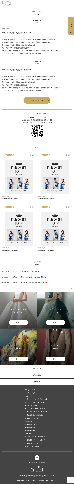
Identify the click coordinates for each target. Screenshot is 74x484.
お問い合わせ (37, 368)
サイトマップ (21, 476)
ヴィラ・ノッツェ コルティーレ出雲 (37, 399)
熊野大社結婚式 (32, 431)
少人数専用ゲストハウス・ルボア (37, 412)
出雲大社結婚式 (32, 424)
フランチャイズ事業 (33, 446)
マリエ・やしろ (31, 393)
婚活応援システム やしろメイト (36, 440)
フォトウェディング (32, 418)
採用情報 (38, 476)
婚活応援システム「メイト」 (35, 443)
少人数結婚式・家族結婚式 (35, 415)
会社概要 (30, 476)
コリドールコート (32, 405)
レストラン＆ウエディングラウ (36, 408)
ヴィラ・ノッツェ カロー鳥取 (35, 402)
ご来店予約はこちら (37, 100)
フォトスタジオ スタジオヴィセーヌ (37, 437)
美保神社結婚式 (32, 427)
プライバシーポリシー (50, 476)
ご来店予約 (71, 25)
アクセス (37, 382)
